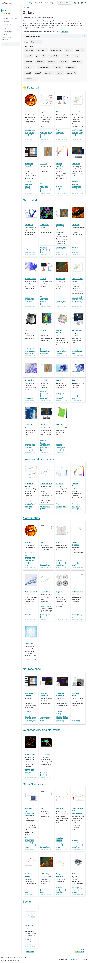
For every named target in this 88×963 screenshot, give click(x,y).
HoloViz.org (5, 44)
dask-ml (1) (48, 73)
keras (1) (59, 73)
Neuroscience (8, 24)
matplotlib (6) (53, 56)
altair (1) (28, 73)
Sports (5, 34)
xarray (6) (76, 56)
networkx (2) (64, 61)
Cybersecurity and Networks (9, 28)
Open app (28, 127)
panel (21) (69, 50)
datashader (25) (56, 50)
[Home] (24, 8)
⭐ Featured (7, 13)
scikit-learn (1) (71, 67)
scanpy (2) (51, 61)
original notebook (46, 498)
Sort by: (26, 42)
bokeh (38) (29, 50)
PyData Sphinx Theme (75, 959)
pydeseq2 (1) (58, 67)
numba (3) (29, 61)
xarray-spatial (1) (31, 79)
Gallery (30, 3)
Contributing (49, 3)
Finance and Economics (10, 18)
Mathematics (7, 21)
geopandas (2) (77, 61)
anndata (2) (40, 61)
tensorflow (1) (71, 73)
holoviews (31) (41, 50)
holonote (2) (30, 67)
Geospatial (7, 16)
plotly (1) (38, 73)
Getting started (38, 3)
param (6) (65, 56)
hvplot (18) (79, 50)
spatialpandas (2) (43, 67)
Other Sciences (8, 31)
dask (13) (29, 56)
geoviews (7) (40, 56)
